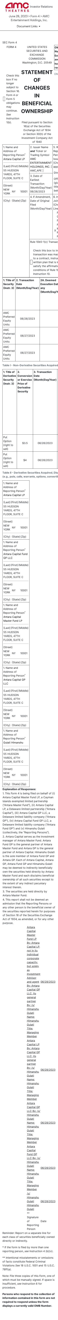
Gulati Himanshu (13, 742)
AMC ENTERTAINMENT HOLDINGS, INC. (41, 162)
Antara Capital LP (14, 159)
